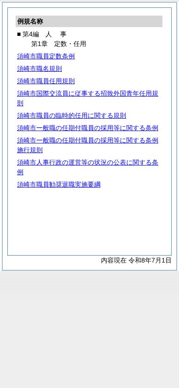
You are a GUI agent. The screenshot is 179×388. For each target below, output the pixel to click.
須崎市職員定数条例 (46, 56)
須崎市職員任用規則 (46, 81)
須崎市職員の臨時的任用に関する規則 (71, 115)
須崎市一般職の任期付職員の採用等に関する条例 (87, 127)
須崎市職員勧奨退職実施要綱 (59, 184)
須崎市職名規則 (39, 68)
